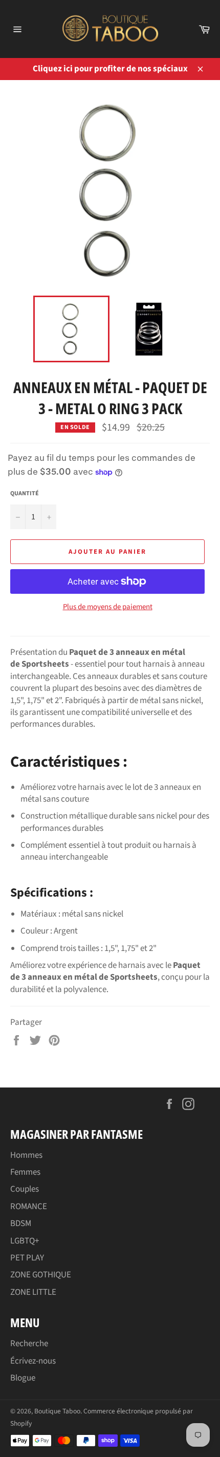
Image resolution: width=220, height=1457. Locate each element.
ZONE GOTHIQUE (40, 1275)
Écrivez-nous (33, 1361)
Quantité (24, 494)
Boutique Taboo (57, 1411)
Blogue (22, 1378)
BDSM (20, 1223)
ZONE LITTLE (33, 1292)
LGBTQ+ (24, 1241)
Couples (24, 1189)
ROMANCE (28, 1206)
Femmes (25, 1172)
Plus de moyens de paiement (107, 607)
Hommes (26, 1155)
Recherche (29, 1343)
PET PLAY (27, 1258)
